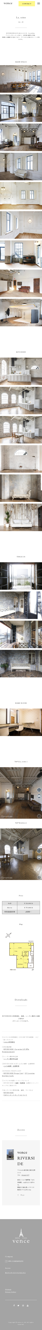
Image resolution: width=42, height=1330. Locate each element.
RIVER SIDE (9, 1093)
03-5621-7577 (25, 1175)
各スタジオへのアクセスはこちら (15, 1273)
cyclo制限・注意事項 (11, 1066)
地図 (17, 1083)
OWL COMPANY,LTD (15, 1261)
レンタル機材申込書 (11, 1059)
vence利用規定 (9, 1042)
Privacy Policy (10, 1292)
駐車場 (22, 1083)
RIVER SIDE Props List (13, 1073)
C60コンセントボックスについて (15, 1095)
